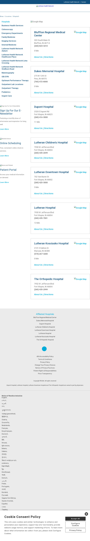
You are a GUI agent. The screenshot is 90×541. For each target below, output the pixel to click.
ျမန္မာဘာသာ (6, 410)
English (4, 397)
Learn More (4, 129)
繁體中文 (5, 416)
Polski (4, 484)
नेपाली (3, 475)
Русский (5, 495)
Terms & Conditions (45, 359)
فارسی (4, 481)
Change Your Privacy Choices (45, 365)
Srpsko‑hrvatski (7, 501)
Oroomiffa (5, 422)
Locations (8, 16)
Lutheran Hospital (45, 333)
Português (5, 486)
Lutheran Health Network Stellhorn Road (12, 68)
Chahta (4, 420)
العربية (4, 403)
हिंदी (3, 440)
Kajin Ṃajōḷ (5, 466)
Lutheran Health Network (71, 2)
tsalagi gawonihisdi (8, 414)
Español (4, 504)
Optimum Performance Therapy (15, 80)
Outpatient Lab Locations (12, 84)
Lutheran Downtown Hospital (45, 330)
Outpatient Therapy (10, 88)
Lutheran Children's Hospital (45, 327)
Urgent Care (7, 96)
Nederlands (6, 425)
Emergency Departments (12, 33)
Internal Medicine (9, 45)
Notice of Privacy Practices (45, 368)
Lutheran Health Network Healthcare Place (12, 56)
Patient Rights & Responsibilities (45, 371)
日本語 (4, 454)
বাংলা (3, 406)
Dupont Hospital (45, 324)
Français (5, 428)
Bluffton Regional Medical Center (45, 317)
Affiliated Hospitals (45, 314)
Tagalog (4, 509)
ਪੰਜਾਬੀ (4, 489)
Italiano (4, 451)
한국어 (4, 457)
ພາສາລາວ (5, 463)
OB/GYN (5, 77)
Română (5, 492)
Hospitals (6, 22)
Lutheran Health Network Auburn (12, 49)
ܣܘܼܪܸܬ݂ (4, 506)
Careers (83, 2)
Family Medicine (8, 37)
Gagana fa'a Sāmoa (9, 498)
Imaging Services (9, 41)
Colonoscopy (7, 29)
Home (2, 16)
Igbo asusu (5, 445)
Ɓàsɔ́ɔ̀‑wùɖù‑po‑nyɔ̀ (9, 460)
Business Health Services (12, 25)
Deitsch (4, 478)
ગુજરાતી (4, 437)
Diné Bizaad (6, 472)
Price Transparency (45, 373)
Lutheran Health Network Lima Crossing (14, 62)
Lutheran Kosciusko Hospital (45, 336)
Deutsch (5, 434)
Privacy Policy (45, 362)
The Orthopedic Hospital (45, 340)
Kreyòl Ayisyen (7, 431)
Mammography (8, 73)
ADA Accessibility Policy (45, 356)
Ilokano (4, 448)
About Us (38, 57)
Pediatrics (6, 92)
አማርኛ (4, 400)
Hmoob (4, 443)
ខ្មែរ (3, 469)
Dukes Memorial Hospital (45, 321)
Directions (48, 57)
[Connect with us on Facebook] (44, 348)
